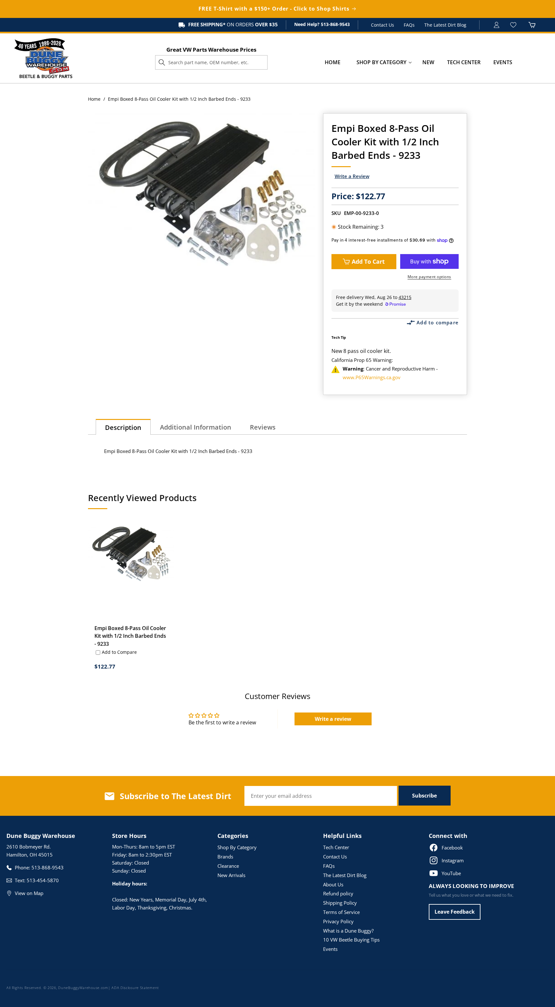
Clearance (228, 866)
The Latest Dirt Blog (445, 25)
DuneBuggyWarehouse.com (83, 987)
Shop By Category (237, 847)
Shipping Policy (340, 903)
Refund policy (338, 893)
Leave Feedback (455, 911)
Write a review (333, 718)
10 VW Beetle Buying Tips (351, 939)
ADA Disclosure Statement (135, 987)
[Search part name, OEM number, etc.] (162, 62)
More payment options (429, 276)
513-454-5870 (43, 880)
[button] (381, 62)
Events (330, 949)
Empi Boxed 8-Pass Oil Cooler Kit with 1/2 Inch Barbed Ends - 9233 (130, 635)
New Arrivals (231, 875)
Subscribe (424, 795)
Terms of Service (341, 912)
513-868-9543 (335, 24)
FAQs (409, 25)
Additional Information (195, 427)
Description (123, 427)
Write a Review (352, 176)
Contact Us (382, 25)
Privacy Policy (338, 921)
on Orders (233, 24)
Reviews (263, 427)
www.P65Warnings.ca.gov (372, 377)
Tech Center (336, 847)
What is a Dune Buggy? (348, 930)
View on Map (29, 893)
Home (94, 99)
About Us (333, 884)
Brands (225, 856)
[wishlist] (514, 25)
